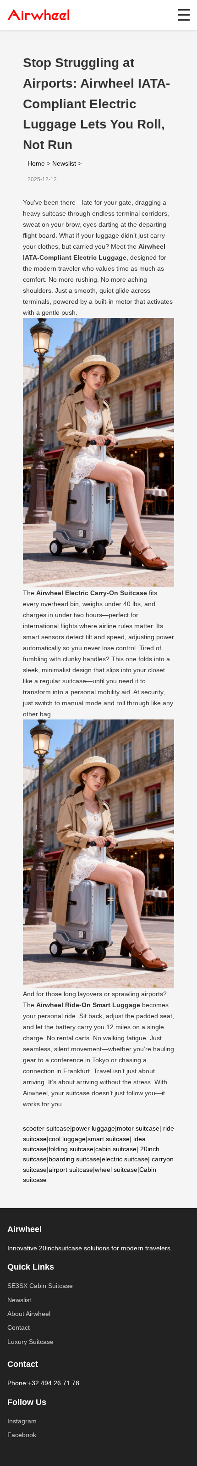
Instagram (22, 1421)
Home (36, 163)
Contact (18, 1327)
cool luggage (67, 1139)
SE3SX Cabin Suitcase (40, 1285)
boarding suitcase (74, 1159)
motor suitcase (138, 1128)
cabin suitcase (116, 1149)
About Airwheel (28, 1313)
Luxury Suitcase (30, 1341)
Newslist (64, 163)
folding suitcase (71, 1149)
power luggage (93, 1128)
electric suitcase (125, 1159)
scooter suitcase (46, 1128)
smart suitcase (109, 1139)
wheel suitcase (116, 1169)
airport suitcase (71, 1169)
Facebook (21, 1434)
